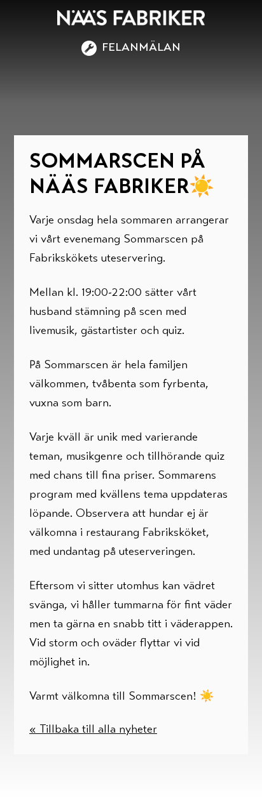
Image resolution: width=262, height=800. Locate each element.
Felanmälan (141, 48)
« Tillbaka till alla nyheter (93, 730)
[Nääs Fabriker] (131, 17)
